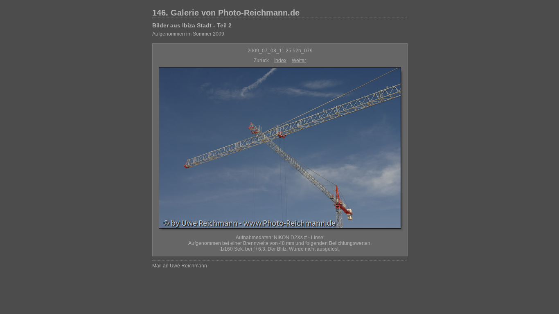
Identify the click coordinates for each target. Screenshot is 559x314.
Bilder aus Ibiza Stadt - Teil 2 (192, 25)
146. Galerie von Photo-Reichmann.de (226, 12)
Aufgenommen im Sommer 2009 (188, 34)
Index (280, 60)
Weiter (299, 60)
